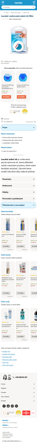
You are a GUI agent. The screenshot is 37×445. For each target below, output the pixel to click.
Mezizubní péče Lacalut (9, 360)
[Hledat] (33, 7)
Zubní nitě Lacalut (7, 365)
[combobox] (18, 7)
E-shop (6, 12)
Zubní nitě (26, 12)
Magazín (3, 388)
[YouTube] (8, 406)
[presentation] (8, 77)
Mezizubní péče (16, 12)
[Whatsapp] (16, 406)
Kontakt (3, 401)
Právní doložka (6, 437)
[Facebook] (4, 406)
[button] (3, 2)
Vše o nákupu (5, 396)
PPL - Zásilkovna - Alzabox (9, 61)
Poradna (3, 392)
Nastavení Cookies (7, 434)
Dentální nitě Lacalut (8, 354)
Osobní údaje (5, 432)
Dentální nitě (6, 351)
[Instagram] (12, 406)
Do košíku (6, 97)
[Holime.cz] (18, 425)
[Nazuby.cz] (18, 3)
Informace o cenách (7, 435)
